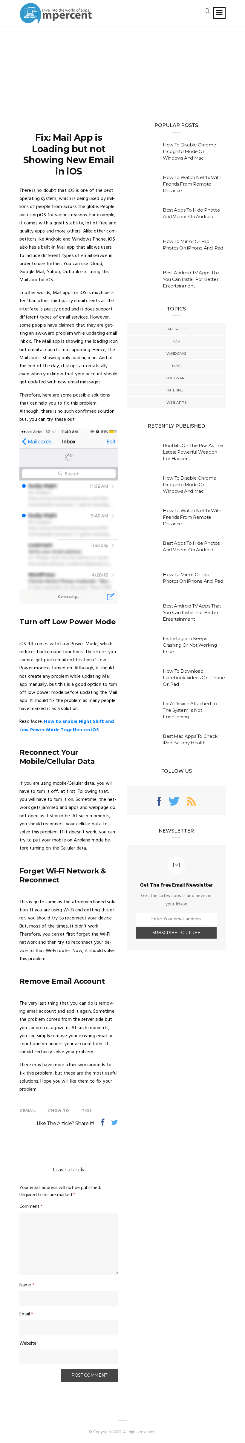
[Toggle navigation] (219, 13)
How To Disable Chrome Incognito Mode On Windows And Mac (189, 151)
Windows (176, 353)
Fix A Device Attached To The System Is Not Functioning (190, 710)
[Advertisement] (122, 71)
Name (26, 1285)
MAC (176, 365)
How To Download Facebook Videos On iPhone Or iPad (194, 677)
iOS (88, 1111)
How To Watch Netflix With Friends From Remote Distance (192, 184)
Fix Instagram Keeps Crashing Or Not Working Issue (190, 645)
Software (176, 378)
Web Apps (176, 402)
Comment (31, 1206)
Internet (176, 390)
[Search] (207, 11)
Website (27, 1343)
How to (60, 1111)
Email (29, 1111)
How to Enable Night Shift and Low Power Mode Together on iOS (66, 726)
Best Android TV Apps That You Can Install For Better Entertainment (192, 279)
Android (176, 329)
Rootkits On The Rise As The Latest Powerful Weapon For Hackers (193, 452)
